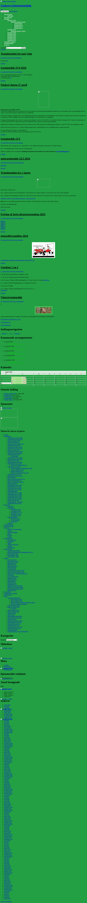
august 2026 (7, 705)
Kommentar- (8, 668)
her (7, 60)
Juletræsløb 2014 (12, 584)
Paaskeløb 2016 (11, 569)
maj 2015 (6, 877)
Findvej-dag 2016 (12, 566)
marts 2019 (7, 816)
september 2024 (8, 732)
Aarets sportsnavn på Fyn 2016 (15, 570)
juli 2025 (6, 720)
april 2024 (7, 737)
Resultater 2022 (11, 20)
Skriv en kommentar (16, 58)
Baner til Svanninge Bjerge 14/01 (20, 473)
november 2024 (8, 731)
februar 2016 (7, 866)
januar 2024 (7, 741)
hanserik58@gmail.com (62, 151)
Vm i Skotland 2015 (12, 576)
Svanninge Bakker (12, 532)
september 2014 (8, 889)
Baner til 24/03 (11, 477)
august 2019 (7, 811)
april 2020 (7, 801)
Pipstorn (9, 531)
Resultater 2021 (11, 29)
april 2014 (7, 897)
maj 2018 (6, 828)
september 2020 (8, 793)
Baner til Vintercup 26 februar (19, 604)
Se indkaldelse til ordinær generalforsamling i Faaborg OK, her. (18, 260)
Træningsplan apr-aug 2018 (14, 621)
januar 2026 (7, 712)
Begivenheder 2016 (12, 553)
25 (19, 383)
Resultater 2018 (11, 35)
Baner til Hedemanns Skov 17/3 (16, 479)
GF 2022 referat (15, 520)
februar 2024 (7, 740)
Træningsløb (7, 436)
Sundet (9, 537)
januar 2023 (7, 755)
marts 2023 (7, 752)
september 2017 (8, 839)
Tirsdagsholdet (8, 549)
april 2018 (7, 830)
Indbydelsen (46, 280)
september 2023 (8, 746)
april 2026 (7, 708)
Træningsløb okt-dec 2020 (14, 492)
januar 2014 (7, 898)
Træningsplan (14, 456)
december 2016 (8, 853)
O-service (6, 45)
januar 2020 (7, 805)
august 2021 (7, 778)
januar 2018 (7, 833)
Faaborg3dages (8, 14)
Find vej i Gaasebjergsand (14, 529)
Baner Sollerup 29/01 (16, 601)
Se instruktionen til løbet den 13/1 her (11, 319)
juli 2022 (6, 764)
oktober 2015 (7, 871)
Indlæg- (7, 666)
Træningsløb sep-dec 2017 (14, 622)
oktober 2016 (7, 854)
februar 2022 (7, 770)
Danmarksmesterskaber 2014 (15, 589)
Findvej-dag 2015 (12, 579)
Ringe (9, 534)
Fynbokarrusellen (8, 43)
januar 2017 (7, 851)
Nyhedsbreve (11, 508)
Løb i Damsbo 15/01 (16, 599)
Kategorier (3, 640)
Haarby (9, 543)
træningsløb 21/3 (10, 138)
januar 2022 (7, 772)
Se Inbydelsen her (5, 322)
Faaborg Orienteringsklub (16, 5)
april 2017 (7, 846)
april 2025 (7, 724)
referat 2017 (14, 521)
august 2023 (7, 747)
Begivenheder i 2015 (13, 555)
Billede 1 (3, 221)
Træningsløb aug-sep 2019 (14, 499)
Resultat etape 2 (18, 26)
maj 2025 (6, 723)
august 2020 (7, 795)
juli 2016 (6, 859)
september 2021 (8, 776)
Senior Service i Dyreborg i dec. (16, 572)
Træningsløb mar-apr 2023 (14, 463)
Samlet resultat (18, 23)
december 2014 (8, 885)
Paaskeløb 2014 (11, 590)
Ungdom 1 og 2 (9, 267)
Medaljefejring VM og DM (14, 585)
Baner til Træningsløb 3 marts (15, 482)
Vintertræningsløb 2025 (13, 445)
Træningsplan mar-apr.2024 (14, 453)
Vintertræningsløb (11, 297)
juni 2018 (6, 827)
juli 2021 (6, 779)
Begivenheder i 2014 (13, 557)
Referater (9, 523)
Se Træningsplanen (6, 325)
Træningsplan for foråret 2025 (15, 444)
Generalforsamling (12, 517)
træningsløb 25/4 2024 (13, 67)
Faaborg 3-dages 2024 (13, 450)
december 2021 (8, 773)
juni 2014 (6, 894)
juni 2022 (6, 766)
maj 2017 (6, 845)
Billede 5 (3, 227)
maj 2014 (6, 895)
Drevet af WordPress (6, 901)
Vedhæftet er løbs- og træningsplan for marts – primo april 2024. (18, 198)
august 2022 (7, 763)
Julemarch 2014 (11, 582)
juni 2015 (6, 875)
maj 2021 (6, 781)
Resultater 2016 (11, 38)
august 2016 (7, 857)
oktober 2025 (7, 717)
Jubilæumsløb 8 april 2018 (14, 616)
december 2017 (8, 834)
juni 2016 (6, 860)
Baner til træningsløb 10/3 (14, 480)
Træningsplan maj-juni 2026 (15, 439)
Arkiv (5, 596)
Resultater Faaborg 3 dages (18, 31)
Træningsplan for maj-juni (16, 53)
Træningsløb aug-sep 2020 (14, 494)
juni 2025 (6, 721)
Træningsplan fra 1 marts (16, 172)
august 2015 (7, 874)
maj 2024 (6, 735)
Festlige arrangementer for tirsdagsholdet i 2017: (20, 552)
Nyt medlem (7, 592)
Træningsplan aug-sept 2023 (15, 459)
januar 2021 (7, 787)
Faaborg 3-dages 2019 (13, 500)
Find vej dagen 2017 (13, 561)
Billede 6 (3, 229)
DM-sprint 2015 (11, 578)
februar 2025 (7, 726)
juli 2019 (6, 813)
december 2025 (8, 714)
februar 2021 (7, 785)
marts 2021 (7, 784)
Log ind (6, 665)
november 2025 (8, 715)
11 (19, 379)
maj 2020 (6, 799)
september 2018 (8, 824)
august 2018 (7, 825)
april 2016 (7, 863)
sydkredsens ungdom (9, 42)
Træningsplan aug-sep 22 (14, 474)
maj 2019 (6, 814)
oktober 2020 (7, 792)
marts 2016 (7, 865)
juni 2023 (6, 749)
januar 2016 (7, 868)
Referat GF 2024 (15, 518)
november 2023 (8, 744)
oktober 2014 (7, 888)
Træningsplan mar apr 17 (14, 628)
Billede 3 (3, 224)
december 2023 (8, 743)
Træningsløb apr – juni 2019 (15, 502)
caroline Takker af (9, 399)
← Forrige (3, 333)
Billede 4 (3, 226)
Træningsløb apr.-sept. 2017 (14, 627)
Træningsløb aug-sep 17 (13, 624)
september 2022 (8, 761)
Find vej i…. (7, 528)
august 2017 (7, 840)
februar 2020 (7, 804)
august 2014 (7, 891)
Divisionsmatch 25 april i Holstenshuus (17, 631)
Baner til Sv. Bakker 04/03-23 (19, 465)
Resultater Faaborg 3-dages (18, 22)
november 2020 (8, 790)
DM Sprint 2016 (11, 567)
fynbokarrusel (7, 398)
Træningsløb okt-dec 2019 (14, 497)
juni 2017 (6, 843)
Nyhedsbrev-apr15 (16, 509)
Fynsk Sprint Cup (9, 524)
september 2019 (8, 810)
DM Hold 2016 (11, 564)
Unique (9, 689)
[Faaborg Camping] (6, 408)
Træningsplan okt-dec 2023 (14, 457)
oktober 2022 (7, 760)
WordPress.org (8, 669)
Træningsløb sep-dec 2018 (14, 618)
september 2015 (8, 872)
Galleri (6, 558)
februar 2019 (7, 818)
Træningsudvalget (12, 483)
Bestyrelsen (7, 505)
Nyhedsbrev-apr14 (16, 515)
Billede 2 (3, 222)
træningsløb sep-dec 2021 (14, 486)
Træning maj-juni (8, 396)
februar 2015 (7, 882)
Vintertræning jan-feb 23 (14, 467)
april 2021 (7, 782)
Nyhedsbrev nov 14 (16, 512)
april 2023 (7, 750)
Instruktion (3, 165)
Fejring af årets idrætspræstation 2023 (23, 214)
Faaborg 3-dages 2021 (13, 607)
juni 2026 (6, 706)
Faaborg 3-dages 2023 (13, 460)
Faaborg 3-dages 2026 (10, 393)
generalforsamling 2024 (14, 235)
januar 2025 (7, 728)
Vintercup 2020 (11, 613)
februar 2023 (7, 753)
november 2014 (8, 886)
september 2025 (8, 718)
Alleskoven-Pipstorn (12, 544)
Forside (6, 434)
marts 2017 (7, 848)
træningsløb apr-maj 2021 (14, 489)
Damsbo (9, 546)
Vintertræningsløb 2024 (13, 454)
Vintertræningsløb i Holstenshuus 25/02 (21, 468)
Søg (2, 9)
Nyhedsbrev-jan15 (16, 511)
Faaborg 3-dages (11, 619)
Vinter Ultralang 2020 (13, 611)
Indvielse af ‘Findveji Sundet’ (15, 587)
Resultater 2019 (11, 34)
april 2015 (7, 879)
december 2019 (8, 807)
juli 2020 (6, 796)
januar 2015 (7, 883)
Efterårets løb (7, 395)
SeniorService (8, 595)
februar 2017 (7, 850)
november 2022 (8, 758)
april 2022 (7, 767)
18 (19, 381)
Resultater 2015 (11, 40)
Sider (2, 689)
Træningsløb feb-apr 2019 (14, 503)
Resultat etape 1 (18, 25)
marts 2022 (7, 769)
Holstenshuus (11, 547)
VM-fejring (10, 575)
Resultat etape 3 (18, 28)
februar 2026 (7, 711)
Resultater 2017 (11, 37)
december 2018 (8, 821)
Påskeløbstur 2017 (12, 563)
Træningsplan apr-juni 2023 (14, 462)
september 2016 (8, 856)
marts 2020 (7, 802)
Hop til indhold (13, 11)
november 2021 (8, 775)
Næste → (18, 333)
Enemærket (10, 541)
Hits (5, 689)
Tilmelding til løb (8, 526)
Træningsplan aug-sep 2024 (14, 448)
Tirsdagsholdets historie (13, 550)
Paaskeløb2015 (11, 581)
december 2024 (8, 729)
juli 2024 (6, 734)
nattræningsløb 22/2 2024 (15, 158)
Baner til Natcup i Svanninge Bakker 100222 (23, 602)
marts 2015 (7, 880)
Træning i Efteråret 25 (13, 442)
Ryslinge (9, 535)
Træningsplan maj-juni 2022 (15, 476)
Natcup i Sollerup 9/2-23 (17, 470)
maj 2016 (6, 862)
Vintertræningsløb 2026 (13, 441)
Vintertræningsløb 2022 (13, 598)
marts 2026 (7, 709)
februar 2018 (7, 831)
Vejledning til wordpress (10, 593)
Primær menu (4, 11)
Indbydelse (10, 16)
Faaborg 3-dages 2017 (13, 625)
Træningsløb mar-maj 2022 (14, 485)
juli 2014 (6, 892)
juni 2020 (6, 798)
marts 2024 (7, 738)
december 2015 (8, 869)
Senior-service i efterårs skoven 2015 (17, 573)
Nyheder (3, 49)
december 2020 (8, 789)
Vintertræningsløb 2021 (13, 605)
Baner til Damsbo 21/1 (17, 471)
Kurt (9, 72)
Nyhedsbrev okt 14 (16, 514)
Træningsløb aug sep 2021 (14, 488)
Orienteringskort (8, 538)
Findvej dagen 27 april (14, 84)
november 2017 (8, 836)
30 (14, 333)
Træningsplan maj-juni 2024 (15, 451)
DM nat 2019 (11, 614)
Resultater (6, 19)
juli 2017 (6, 842)
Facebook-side (8, 17)
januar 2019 (7, 819)
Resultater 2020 (11, 32)
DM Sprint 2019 (11, 560)
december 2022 (8, 756)
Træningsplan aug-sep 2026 (14, 438)
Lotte (8, 58)
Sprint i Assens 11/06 (13, 610)
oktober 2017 (7, 837)
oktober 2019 (7, 808)
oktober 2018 (7, 822)
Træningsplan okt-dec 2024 (14, 447)
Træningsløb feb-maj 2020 (14, 495)
